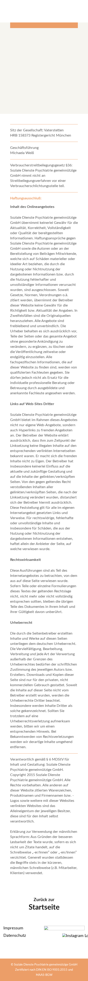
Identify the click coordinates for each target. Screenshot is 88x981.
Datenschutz (14, 936)
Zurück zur (44, 900)
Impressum (13, 928)
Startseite (44, 907)
